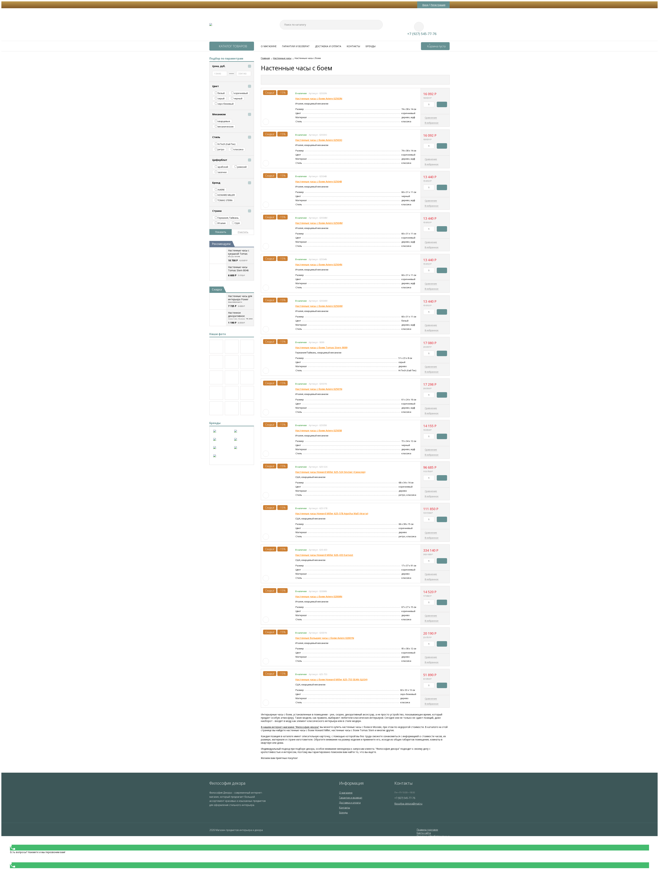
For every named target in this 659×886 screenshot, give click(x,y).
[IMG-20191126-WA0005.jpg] (232, 393)
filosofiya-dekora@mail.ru (408, 803)
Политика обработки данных (433, 836)
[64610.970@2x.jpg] (247, 346)
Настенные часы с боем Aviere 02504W (319, 306)
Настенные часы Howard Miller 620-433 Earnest (324, 555)
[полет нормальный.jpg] (247, 362)
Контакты (353, 46)
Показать (220, 232)
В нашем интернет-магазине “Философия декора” (290, 727)
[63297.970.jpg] (216, 377)
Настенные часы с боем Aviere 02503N (318, 98)
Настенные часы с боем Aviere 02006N (318, 596)
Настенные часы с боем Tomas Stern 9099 (321, 347)
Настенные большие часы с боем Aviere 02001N (324, 638)
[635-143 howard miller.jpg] (232, 362)
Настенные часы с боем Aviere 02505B (318, 430)
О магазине (268, 46)
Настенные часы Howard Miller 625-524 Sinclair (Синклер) (330, 472)
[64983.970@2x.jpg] (232, 346)
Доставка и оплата (328, 46)
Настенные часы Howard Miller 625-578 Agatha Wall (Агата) (331, 513)
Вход (425, 5)
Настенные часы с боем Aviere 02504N (318, 264)
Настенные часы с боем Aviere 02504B (318, 181)
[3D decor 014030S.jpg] (232, 408)
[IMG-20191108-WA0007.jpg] (216, 393)
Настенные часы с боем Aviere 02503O (318, 140)
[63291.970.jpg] (247, 377)
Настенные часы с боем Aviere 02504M (319, 223)
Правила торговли (427, 829)
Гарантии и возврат (296, 46)
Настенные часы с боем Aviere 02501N (318, 389)
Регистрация (438, 5)
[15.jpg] (247, 408)
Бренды (370, 46)
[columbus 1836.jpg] (216, 408)
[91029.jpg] (216, 362)
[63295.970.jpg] (232, 377)
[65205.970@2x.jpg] (216, 346)
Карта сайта (424, 833)
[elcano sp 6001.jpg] (247, 393)
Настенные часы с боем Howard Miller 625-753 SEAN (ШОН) (331, 679)
